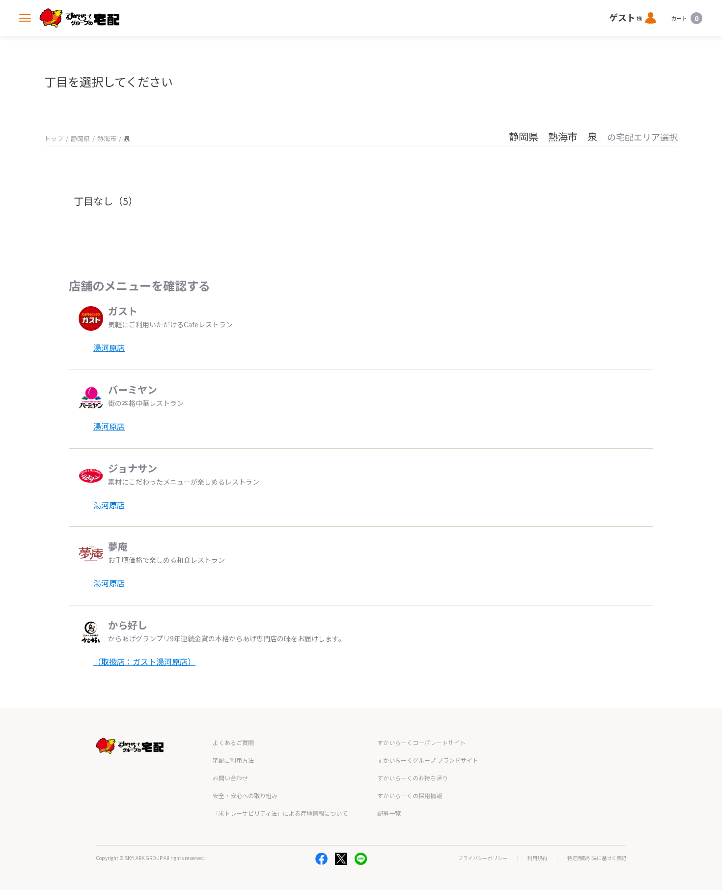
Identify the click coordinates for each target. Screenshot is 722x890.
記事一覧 (389, 813)
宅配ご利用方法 (233, 760)
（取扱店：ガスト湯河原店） (144, 661)
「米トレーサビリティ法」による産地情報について (280, 813)
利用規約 (537, 858)
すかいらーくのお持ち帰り (412, 778)
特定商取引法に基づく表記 (596, 858)
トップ (53, 138)
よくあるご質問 (233, 742)
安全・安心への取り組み (245, 795)
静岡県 (80, 138)
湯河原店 (109, 347)
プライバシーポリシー (482, 858)
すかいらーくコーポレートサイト (421, 742)
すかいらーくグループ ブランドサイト (427, 760)
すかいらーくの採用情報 (409, 795)
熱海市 (106, 138)
